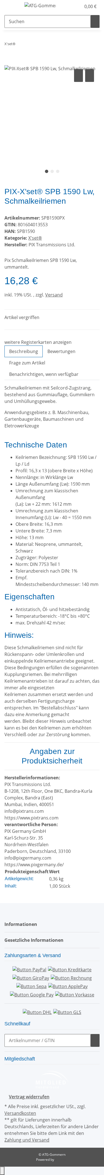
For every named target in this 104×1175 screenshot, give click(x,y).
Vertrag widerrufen (29, 1097)
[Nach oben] (2, 1171)
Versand (54, 295)
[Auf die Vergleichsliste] (78, 75)
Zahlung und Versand (26, 1140)
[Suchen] (95, 21)
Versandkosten (20, 1113)
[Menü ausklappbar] (11, 6)
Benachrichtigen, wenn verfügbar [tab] (43, 374)
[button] (71, 6)
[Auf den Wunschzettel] (89, 75)
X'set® (35, 238)
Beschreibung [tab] (23, 351)
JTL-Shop (61, 1159)
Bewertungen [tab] (61, 351)
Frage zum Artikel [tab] (27, 363)
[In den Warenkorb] (8, 62)
